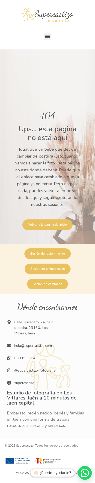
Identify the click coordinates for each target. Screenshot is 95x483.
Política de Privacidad (48, 473)
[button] (47, 36)
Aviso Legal (24, 473)
